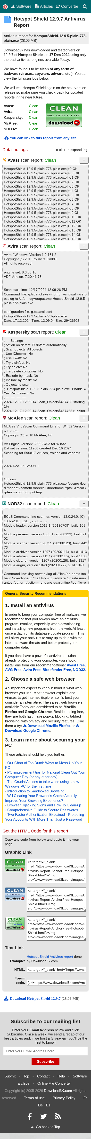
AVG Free (13, 670)
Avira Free (32, 670)
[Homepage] (5, 6)
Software (24, 6)
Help (61, 1076)
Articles (46, 6)
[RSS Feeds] (58, 1118)
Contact (43, 1076)
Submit (10, 1076)
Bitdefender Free (56, 670)
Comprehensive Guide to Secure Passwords (42, 810)
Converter (69, 6)
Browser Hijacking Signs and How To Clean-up (44, 805)
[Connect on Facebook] (29, 1118)
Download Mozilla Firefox (49, 726)
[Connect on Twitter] (43, 1118)
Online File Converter (54, 1083)
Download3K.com (58, 1091)
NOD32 (79, 670)
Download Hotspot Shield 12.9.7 (36, 998)
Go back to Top (48, 1127)
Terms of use (34, 1098)
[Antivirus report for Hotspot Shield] (64, 126)
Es (48, 1105)
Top (26, 1076)
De (40, 1105)
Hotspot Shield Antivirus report (50, 956)
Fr (85, 1098)
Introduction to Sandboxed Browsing (35, 791)
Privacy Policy (64, 1098)
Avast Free (76, 665)
